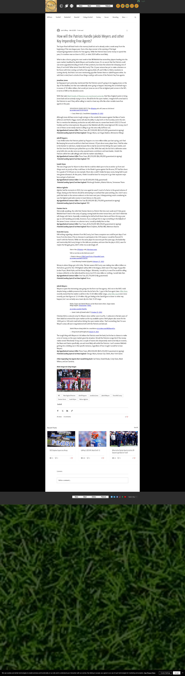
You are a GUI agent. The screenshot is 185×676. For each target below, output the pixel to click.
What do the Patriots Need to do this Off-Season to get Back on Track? (123, 447)
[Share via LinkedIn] (67, 407)
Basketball (67, 17)
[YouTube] (125, 493)
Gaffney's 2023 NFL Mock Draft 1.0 (90, 446)
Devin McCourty (117, 392)
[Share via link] (72, 407)
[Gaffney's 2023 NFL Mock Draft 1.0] (92, 435)
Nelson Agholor (83, 395)
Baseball (76, 17)
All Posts (49, 17)
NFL (59, 392)
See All (136, 423)
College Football (87, 17)
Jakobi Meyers (106, 392)
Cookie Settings (165, 673)
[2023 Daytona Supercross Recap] (61, 435)
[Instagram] (120, 493)
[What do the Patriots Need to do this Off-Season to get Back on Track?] (124, 435)
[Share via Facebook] (58, 407)
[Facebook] (117, 493)
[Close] (183, 672)
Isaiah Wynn (72, 395)
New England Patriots (69, 392)
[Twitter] (112, 493)
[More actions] (127, 30)
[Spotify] (122, 493)
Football (58, 17)
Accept (177, 673)
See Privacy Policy (149, 673)
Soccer (107, 17)
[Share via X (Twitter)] (62, 407)
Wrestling (115, 17)
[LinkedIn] (114, 493)
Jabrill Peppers (83, 392)
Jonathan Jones (94, 392)
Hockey (98, 17)
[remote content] (92, 110)
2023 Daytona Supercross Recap (59, 446)
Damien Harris (62, 395)
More (123, 17)
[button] (135, 17)
